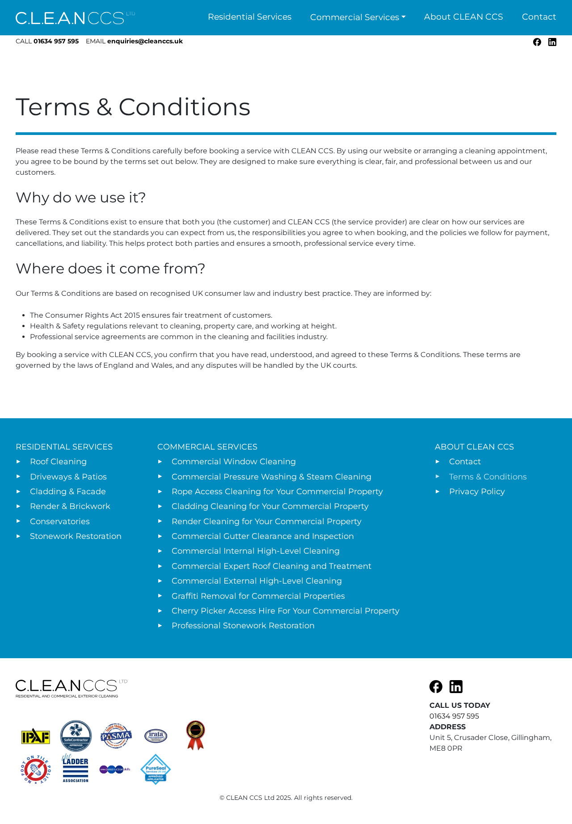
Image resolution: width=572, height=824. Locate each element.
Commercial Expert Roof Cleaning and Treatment (271, 566)
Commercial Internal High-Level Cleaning (256, 551)
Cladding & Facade (68, 491)
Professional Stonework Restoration (243, 626)
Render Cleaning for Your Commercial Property (267, 521)
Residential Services (249, 17)
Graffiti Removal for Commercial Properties (258, 596)
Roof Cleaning (58, 462)
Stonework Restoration (76, 536)
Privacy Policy (477, 491)
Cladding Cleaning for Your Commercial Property (270, 506)
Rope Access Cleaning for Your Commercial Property (277, 491)
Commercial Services (354, 17)
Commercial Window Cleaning (234, 462)
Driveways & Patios (68, 477)
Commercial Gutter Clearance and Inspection (263, 536)
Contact (539, 17)
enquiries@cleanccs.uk (134, 41)
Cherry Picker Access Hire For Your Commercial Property (286, 611)
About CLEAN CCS (463, 17)
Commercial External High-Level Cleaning (257, 581)
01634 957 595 (47, 41)
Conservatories (60, 521)
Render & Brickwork (70, 506)
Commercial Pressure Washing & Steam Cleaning (271, 477)
